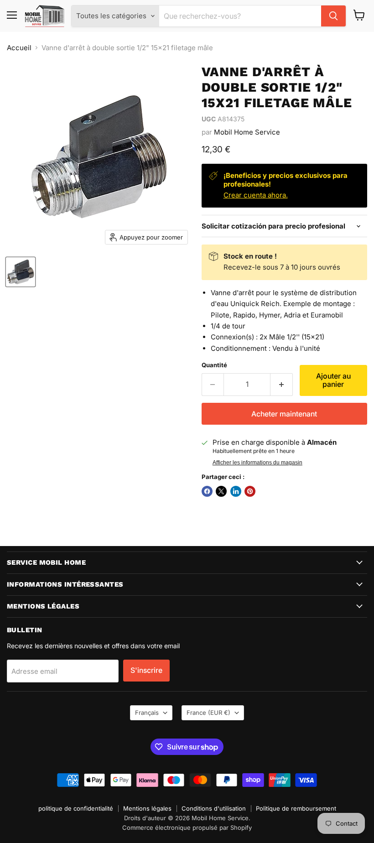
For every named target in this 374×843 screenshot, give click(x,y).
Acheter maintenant (284, 414)
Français (147, 712)
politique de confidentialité (75, 808)
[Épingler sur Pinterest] (249, 491)
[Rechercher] (333, 15)
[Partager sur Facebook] (207, 491)
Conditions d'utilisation (214, 808)
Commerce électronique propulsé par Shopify (187, 827)
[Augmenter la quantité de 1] (281, 384)
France (208, 712)
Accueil (19, 48)
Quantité (214, 365)
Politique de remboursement (296, 808)
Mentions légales (147, 808)
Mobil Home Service (247, 132)
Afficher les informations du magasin (257, 462)
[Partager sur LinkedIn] (235, 491)
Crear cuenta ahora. (255, 195)
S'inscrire (146, 670)
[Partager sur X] (221, 491)
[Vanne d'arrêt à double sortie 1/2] (20, 271)
